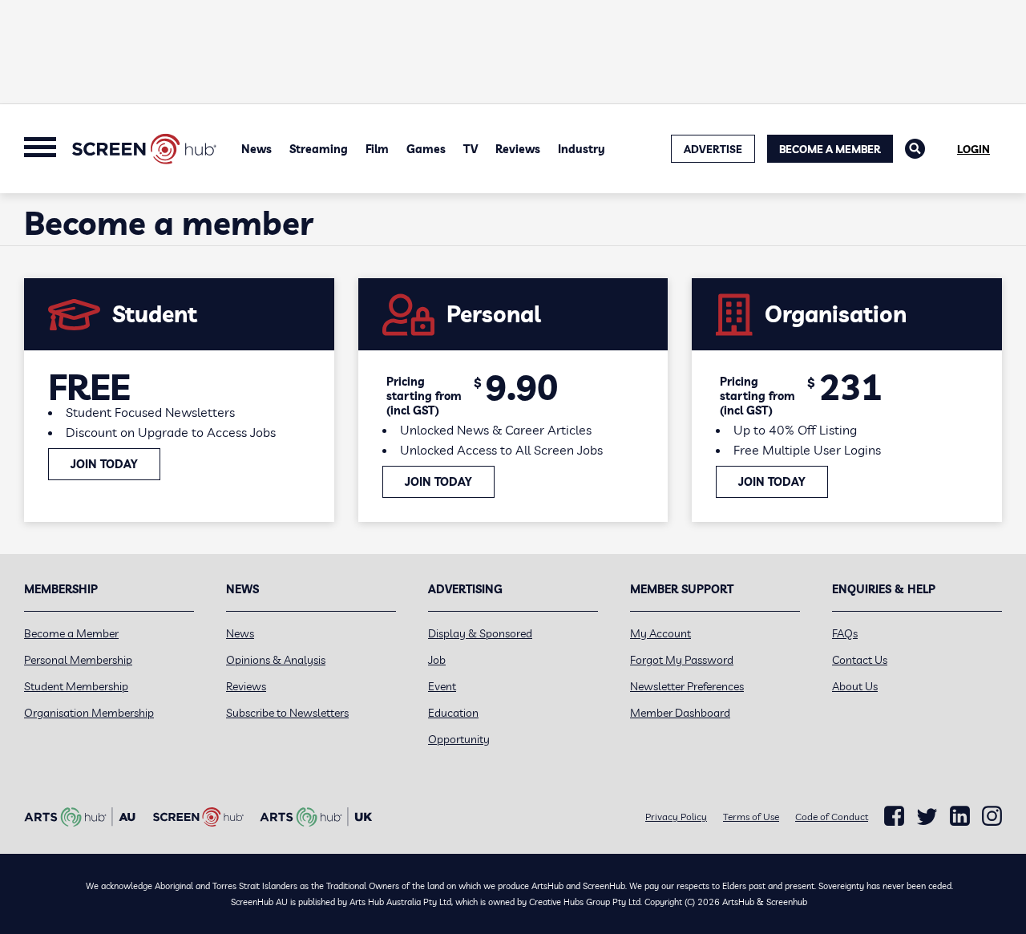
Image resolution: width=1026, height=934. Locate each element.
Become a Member (830, 149)
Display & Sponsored (480, 633)
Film (377, 149)
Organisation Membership (89, 713)
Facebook (894, 816)
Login (973, 149)
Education (453, 713)
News (256, 149)
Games (426, 149)
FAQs (845, 633)
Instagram (992, 816)
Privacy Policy (676, 817)
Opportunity (459, 739)
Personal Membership (78, 660)
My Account (660, 633)
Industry (581, 149)
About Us (855, 686)
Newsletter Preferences (687, 686)
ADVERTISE (713, 149)
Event (442, 686)
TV (470, 149)
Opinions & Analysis (275, 660)
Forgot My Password (681, 660)
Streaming (318, 149)
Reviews (517, 149)
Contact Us (859, 660)
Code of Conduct (831, 817)
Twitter (927, 816)
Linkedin (960, 816)
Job (437, 660)
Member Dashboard (680, 713)
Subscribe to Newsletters (287, 713)
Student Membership (76, 686)
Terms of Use (751, 817)
